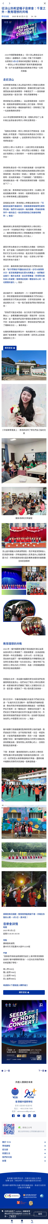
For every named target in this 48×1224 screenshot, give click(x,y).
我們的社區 (7, 1157)
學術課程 (6, 1146)
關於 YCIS (6, 1142)
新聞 (4, 1161)
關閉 (40, 1214)
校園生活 (6, 1153)
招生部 (5, 1149)
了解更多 (12, 1216)
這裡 (11, 1181)
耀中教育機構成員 (26, 1185)
